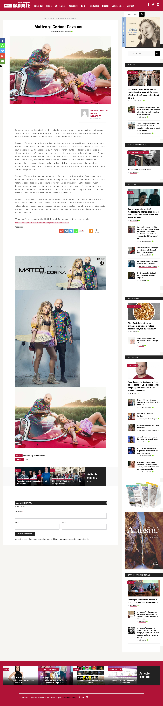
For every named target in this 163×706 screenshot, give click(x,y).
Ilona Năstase (134, 220)
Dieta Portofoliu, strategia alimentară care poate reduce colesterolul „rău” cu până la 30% (142, 326)
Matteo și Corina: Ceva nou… (68, 18)
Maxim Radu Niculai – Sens (139, 169)
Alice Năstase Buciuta (136, 101)
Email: (64, 522)
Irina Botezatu (143, 280)
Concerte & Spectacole (48, 669)
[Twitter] (71, 231)
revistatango (142, 117)
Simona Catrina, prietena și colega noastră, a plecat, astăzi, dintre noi (148, 402)
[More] (91, 231)
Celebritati (38, 6)
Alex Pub (141, 345)
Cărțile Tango (118, 6)
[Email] (2, 61)
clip (32, 456)
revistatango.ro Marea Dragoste (61, 31)
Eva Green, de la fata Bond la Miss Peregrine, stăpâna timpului (147, 275)
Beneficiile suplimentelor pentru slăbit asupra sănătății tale (147, 340)
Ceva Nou (26, 456)
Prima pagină (48, 18)
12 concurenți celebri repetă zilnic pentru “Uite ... (20, 681)
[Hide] (1, 66)
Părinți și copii (115, 669)
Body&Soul (73, 6)
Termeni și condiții (69, 697)
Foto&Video (94, 6)
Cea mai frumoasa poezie (138, 153)
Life (56, 18)
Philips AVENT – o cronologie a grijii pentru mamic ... (126, 681)
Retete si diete (134, 306)
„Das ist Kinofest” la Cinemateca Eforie (90, 681)
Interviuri (132, 73)
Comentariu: (19, 511)
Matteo (42, 456)
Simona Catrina (143, 442)
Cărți (131, 583)
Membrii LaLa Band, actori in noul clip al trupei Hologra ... (66, 482)
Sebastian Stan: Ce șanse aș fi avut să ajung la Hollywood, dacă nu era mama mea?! (147, 250)
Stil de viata (60, 6)
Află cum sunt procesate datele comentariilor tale (71, 539)
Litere (49, 6)
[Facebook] (2, 40)
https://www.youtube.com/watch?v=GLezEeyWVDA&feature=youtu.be (42, 222)
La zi (83, 6)
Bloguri (105, 6)
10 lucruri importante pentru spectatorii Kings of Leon (56, 681)
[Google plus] (61, 231)
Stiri (17, 470)
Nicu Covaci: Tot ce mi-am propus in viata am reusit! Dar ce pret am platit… (147, 450)
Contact (130, 6)
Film (130, 192)
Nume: (17, 522)
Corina (36, 456)
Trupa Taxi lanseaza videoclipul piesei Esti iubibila (32, 482)
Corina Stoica (133, 393)
